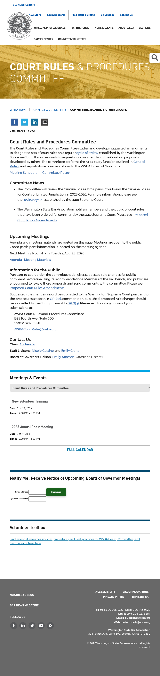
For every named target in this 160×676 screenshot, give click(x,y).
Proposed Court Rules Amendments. (37, 288)
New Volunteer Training (30, 401)
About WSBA (126, 27)
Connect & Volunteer (72, 39)
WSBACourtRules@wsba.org (35, 329)
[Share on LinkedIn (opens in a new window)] (34, 122)
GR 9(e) (55, 299)
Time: (13, 413)
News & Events (104, 27)
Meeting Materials (37, 260)
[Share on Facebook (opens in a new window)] (14, 122)
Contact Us (126, 14)
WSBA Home (18, 110)
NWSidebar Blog (22, 595)
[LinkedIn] (23, 625)
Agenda (16, 260)
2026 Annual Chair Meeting (32, 426)
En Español (107, 14)
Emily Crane (70, 351)
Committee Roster (56, 173)
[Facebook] (14, 625)
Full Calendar (80, 449)
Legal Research (56, 14)
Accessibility (105, 591)
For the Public (80, 27)
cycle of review (87, 153)
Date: (13, 408)
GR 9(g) (73, 303)
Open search (154, 58)
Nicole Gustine (43, 351)
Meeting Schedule (23, 173)
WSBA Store (34, 14)
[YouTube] (41, 625)
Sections (144, 27)
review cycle (33, 200)
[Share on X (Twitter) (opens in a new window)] (24, 122)
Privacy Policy (113, 597)
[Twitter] (32, 625)
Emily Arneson (63, 357)
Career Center (43, 39)
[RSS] (50, 625)
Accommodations (136, 591)
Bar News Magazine (24, 605)
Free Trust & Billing (83, 14)
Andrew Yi (27, 344)
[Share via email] (45, 122)
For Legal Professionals (49, 27)
